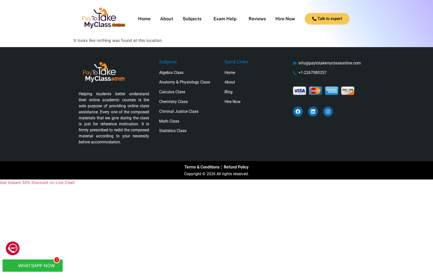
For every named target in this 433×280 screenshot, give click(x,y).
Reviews (257, 19)
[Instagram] (328, 112)
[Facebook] (298, 112)
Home (144, 19)
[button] (193, 19)
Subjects (192, 19)
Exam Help (225, 19)
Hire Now (285, 19)
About (166, 19)
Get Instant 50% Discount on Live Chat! (37, 182)
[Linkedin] (313, 112)
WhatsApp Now (37, 263)
